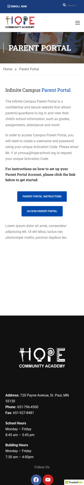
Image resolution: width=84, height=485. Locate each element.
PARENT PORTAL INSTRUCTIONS (42, 196)
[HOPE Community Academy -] (20, 22)
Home (7, 69)
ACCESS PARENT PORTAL (42, 211)
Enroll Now (18, 6)
